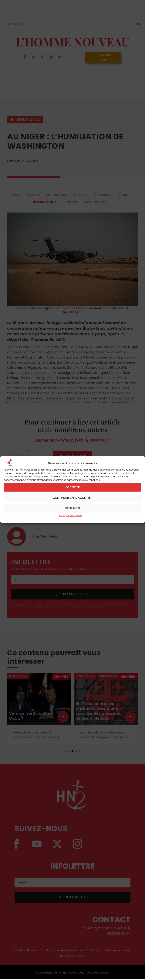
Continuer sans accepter (72, 498)
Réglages (72, 508)
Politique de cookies (70, 515)
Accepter (72, 487)
